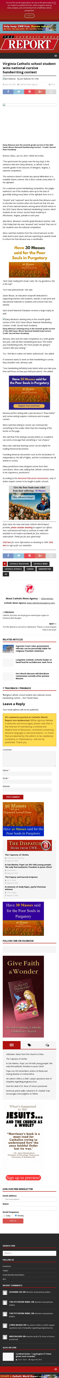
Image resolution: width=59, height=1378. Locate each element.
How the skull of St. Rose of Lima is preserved (26, 1086)
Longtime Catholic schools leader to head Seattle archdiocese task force (34, 661)
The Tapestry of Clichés (17, 855)
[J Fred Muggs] (5, 1326)
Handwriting (45, 569)
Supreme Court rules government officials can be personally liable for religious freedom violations (33, 648)
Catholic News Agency (28, 84)
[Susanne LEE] (5, 1293)
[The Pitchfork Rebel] (5, 1303)
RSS (4, 1279)
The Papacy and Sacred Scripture (21, 877)
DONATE (29, 16)
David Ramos (11, 870)
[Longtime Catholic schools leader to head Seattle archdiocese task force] (8, 663)
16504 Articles (47, 598)
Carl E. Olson (11, 880)
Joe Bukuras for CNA (29, 78)
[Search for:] (29, 1253)
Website (6, 786)
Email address (10, 1195)
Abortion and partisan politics (38, 1292)
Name (6, 770)
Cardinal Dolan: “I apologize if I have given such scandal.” (33, 1355)
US (6, 574)
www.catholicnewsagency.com (40, 603)
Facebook (7, 1266)
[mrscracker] (5, 1338)
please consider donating (22, 527)
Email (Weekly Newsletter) (13, 1275)
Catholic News (40, 564)
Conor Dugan (11, 892)
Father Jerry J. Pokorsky (15, 858)
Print (53, 84)
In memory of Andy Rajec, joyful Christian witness (25, 888)
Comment (7, 749)
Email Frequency (11, 1212)
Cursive (30, 569)
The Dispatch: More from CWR (29, 845)
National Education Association (33, 478)
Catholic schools (13, 569)
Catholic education (19, 564)
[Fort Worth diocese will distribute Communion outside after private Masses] (8, 676)
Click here (7, 542)
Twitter (5, 1270)
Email (5, 778)
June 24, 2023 (10, 84)
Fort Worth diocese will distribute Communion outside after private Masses (32, 676)
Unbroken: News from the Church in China (24, 1054)
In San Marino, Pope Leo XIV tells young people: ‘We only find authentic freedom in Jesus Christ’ (28, 865)
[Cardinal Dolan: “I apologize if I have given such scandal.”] (8, 1357)
